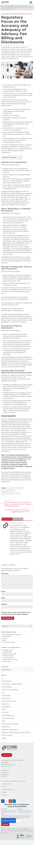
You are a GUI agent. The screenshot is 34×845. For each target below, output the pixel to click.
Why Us (4, 786)
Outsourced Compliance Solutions (13, 781)
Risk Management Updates (12, 634)
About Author (7, 519)
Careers (4, 792)
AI (2, 678)
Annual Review (7, 681)
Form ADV (5, 712)
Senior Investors (7, 735)
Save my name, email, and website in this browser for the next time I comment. (16, 613)
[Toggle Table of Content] (19, 157)
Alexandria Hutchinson (10, 659)
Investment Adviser (8, 718)
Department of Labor (9, 701)
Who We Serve (6, 784)
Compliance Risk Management (14, 488)
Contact (4, 795)
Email (3, 598)
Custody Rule (6, 695)
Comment (5, 573)
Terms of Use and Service (6, 830)
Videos (4, 738)
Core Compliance (26, 45)
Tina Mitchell (7, 652)
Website (4, 604)
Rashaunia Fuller (8, 656)
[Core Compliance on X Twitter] (6, 801)
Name (3, 591)
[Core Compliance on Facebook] (3, 801)
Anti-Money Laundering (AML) (12, 684)
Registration (6, 727)
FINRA (4, 709)
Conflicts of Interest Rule (10, 689)
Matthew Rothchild (9, 654)
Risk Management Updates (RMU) (21, 13)
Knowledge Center (8, 789)
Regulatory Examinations (10, 729)
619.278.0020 (4, 762)
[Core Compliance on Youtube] (10, 801)
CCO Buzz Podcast (9, 642)
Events (5, 638)
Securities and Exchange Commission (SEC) (16, 732)
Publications (7, 636)
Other (4, 721)
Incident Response (8, 715)
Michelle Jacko (8, 650)
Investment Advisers (8, 490)
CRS (3, 692)
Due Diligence (6, 707)
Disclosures (5, 13)
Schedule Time (7, 755)
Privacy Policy (15, 830)
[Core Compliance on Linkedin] (14, 801)
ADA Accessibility (22, 830)
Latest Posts (18, 519)
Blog (4, 640)
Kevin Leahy (7, 661)
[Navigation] (31, 2)
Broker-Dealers (7, 687)
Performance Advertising (10, 724)
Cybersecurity (6, 698)
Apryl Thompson (8, 657)
